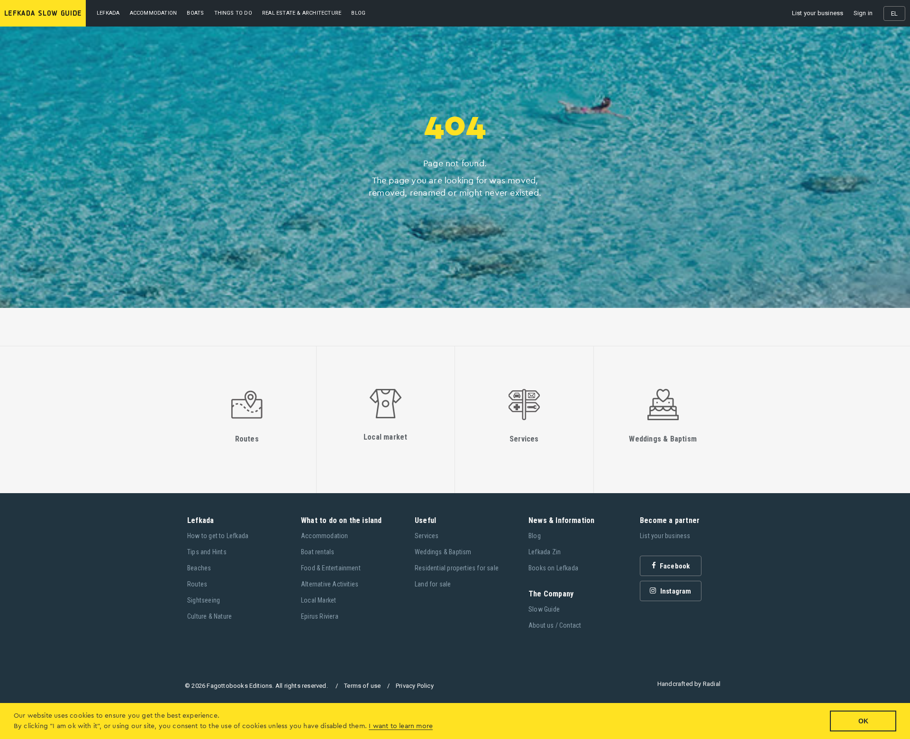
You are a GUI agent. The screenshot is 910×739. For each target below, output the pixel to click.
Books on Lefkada (553, 568)
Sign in (863, 13)
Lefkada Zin (544, 552)
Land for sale (433, 584)
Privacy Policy (415, 685)
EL (894, 13)
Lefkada (108, 13)
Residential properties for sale (457, 568)
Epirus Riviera (319, 616)
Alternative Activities (329, 584)
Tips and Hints (207, 552)
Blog (534, 536)
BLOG (358, 13)
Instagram (675, 591)
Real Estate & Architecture (301, 13)
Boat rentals (317, 552)
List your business (818, 13)
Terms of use (362, 685)
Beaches (199, 568)
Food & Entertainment (331, 568)
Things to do (233, 13)
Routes (197, 584)
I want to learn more (401, 726)
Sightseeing (203, 600)
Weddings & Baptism (443, 552)
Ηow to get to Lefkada (217, 536)
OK (863, 721)
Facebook (674, 566)
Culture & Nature (209, 616)
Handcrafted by (688, 684)
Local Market (318, 600)
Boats (195, 13)
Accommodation (153, 13)
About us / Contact (555, 625)
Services (427, 536)
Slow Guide (544, 609)
